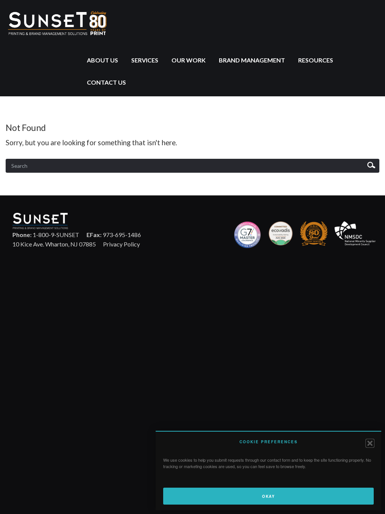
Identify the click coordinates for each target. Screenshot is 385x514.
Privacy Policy (121, 244)
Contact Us (106, 82)
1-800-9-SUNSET (45, 234)
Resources (315, 60)
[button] (370, 443)
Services (144, 60)
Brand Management (252, 60)
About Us (102, 60)
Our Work (188, 60)
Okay (268, 496)
